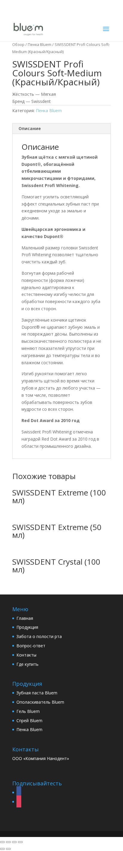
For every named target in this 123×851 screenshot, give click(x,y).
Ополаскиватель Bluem (40, 702)
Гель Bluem (28, 711)
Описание (30, 128)
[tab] (61, 128)
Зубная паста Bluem (36, 693)
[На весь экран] (14, 842)
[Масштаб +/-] (20, 842)
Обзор (18, 44)
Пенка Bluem (39, 44)
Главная (24, 618)
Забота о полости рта (39, 636)
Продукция (27, 627)
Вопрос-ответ (30, 645)
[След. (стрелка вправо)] (8, 849)
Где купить (27, 664)
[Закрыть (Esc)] (2, 842)
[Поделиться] (8, 842)
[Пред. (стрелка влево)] (2, 849)
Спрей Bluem (29, 720)
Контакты (26, 655)
